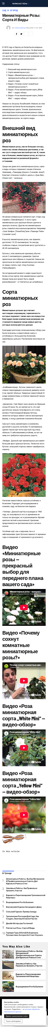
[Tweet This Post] (21, 34)
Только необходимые (13, 1021)
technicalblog (20, 28)
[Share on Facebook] (16, 34)
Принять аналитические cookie (16, 1016)
